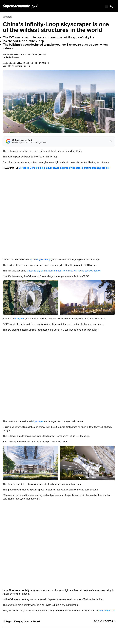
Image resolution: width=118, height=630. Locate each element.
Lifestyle (7, 16)
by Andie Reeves (11, 57)
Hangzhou (19, 318)
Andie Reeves (103, 621)
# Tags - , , (22, 621)
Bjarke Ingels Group (40, 259)
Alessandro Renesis (21, 66)
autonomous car (106, 610)
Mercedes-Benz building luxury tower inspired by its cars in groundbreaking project (63, 168)
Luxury (28, 621)
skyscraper (37, 421)
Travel (36, 621)
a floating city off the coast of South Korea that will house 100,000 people (64, 270)
